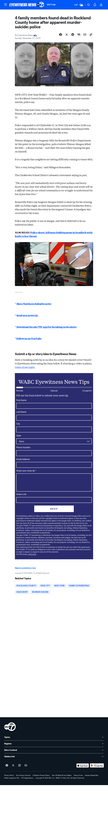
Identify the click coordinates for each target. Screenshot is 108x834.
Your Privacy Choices (23, 775)
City (18, 424)
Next (54, 508)
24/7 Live (51, 4)
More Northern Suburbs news (33, 303)
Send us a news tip (27, 315)
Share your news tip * (26, 471)
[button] (5, 4)
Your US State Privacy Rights (62, 775)
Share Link (21, 494)
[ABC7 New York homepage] (26, 5)
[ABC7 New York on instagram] (19, 765)
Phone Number (23, 447)
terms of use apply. (25, 367)
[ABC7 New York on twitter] (13, 765)
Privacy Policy (9, 775)
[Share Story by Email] (85, 34)
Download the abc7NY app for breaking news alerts (46, 326)
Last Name (21, 412)
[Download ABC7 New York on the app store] (82, 765)
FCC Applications (27, 778)
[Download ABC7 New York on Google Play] (97, 765)
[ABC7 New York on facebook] (6, 765)
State (18, 435)
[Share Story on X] (66, 34)
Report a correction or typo (25, 568)
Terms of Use (78, 775)
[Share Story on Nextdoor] (79, 34)
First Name (21, 400)
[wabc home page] (10, 726)
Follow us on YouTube (29, 338)
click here (32, 554)
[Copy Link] (91, 34)
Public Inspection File (11, 778)
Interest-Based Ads (91, 775)
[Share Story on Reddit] (72, 34)
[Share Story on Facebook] (60, 34)
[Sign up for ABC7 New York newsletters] (25, 765)
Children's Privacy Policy (41, 775)
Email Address (23, 459)
